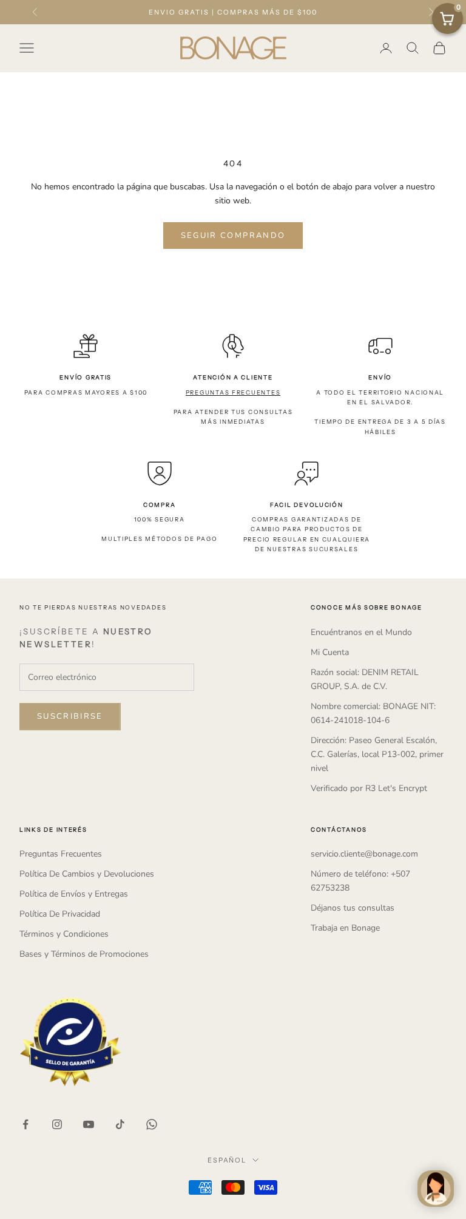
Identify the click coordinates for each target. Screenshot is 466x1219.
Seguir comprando (233, 235)
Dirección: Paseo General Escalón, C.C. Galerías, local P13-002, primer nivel (377, 754)
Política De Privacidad (59, 914)
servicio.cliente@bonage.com (364, 854)
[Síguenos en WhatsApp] (152, 1124)
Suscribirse (70, 716)
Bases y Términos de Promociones (84, 954)
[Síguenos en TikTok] (120, 1124)
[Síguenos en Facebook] (25, 1124)
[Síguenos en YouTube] (89, 1124)
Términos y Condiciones (64, 934)
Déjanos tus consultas (352, 908)
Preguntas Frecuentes (60, 854)
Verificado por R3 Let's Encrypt (369, 788)
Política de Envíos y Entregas (73, 894)
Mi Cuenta (330, 652)
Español (227, 1160)
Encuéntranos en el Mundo (361, 632)
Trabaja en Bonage (345, 928)
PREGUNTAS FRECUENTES (233, 392)
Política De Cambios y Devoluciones (86, 874)
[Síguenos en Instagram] (57, 1124)
